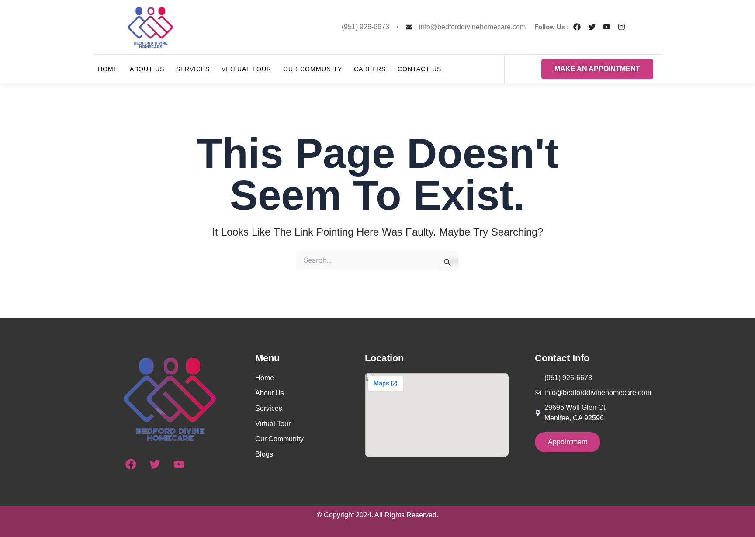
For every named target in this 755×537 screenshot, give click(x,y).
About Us (147, 69)
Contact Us (419, 69)
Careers (370, 69)
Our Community (312, 69)
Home (108, 69)
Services (193, 69)
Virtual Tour (246, 69)
